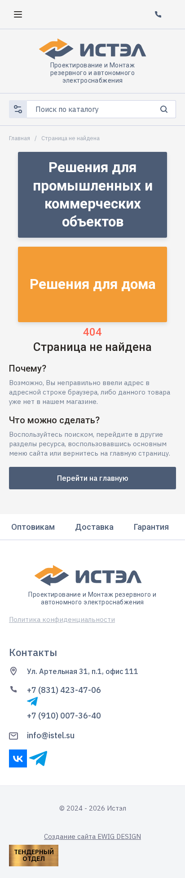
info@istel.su (51, 735)
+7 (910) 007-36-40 (64, 715)
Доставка (94, 527)
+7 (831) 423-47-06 (64, 690)
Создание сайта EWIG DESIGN (92, 836)
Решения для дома (93, 284)
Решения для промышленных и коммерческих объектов (93, 194)
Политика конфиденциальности (62, 619)
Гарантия (151, 527)
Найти (163, 109)
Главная (19, 138)
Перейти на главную (92, 478)
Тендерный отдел (34, 855)
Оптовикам (33, 527)
